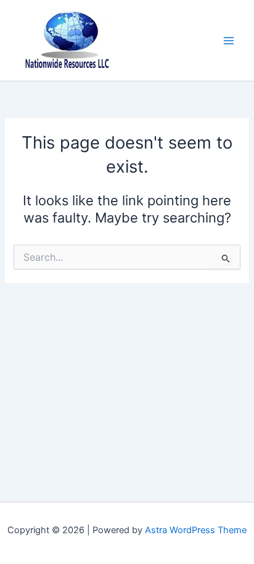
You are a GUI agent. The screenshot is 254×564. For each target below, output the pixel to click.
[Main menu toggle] (229, 41)
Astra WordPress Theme (196, 530)
